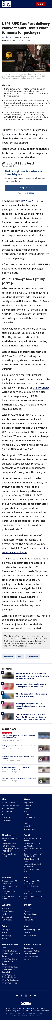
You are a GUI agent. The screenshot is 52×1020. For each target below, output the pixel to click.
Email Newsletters (31, 957)
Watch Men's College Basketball (10, 971)
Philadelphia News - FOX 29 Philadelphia (9, 845)
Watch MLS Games (9, 983)
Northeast (7, 835)
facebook (21, 995)
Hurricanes (6, 914)
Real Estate (28, 920)
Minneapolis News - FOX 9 (9, 892)
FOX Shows (6, 820)
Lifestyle (27, 826)
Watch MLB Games (9, 959)
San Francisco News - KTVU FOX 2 (32, 892)
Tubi (3, 814)
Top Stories (28, 803)
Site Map (27, 959)
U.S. (20, 656)
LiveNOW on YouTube (10, 805)
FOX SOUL (6, 817)
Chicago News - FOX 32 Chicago (10, 882)
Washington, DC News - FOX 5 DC (11, 850)
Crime (26, 814)
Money (27, 904)
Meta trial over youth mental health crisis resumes (18, 757)
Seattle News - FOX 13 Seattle (33, 897)
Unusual (27, 932)
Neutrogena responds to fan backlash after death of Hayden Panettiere (30, 706)
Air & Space (6, 929)
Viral (26, 926)
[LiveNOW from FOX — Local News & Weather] (6, 4)
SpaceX (5, 932)
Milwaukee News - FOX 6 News (11, 897)
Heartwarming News (32, 929)
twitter (31, 995)
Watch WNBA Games (10, 980)
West (27, 877)
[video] (44, 748)
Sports (26, 820)
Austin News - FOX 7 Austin (32, 870)
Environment (7, 917)
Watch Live (40, 4)
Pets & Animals (30, 935)
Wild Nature (6, 938)
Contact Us (28, 948)
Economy (27, 908)
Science (6, 926)
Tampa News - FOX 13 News (33, 850)
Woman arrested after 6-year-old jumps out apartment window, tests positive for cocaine (32, 676)
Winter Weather (8, 908)
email (35, 995)
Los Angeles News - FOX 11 (32, 887)
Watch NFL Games (9, 951)
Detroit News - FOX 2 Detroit (10, 887)
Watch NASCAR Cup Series (10, 963)
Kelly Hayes (8, 37)
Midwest (6, 877)
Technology (6, 935)
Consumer (32, 656)
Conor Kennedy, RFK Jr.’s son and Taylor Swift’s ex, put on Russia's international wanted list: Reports (31, 717)
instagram (26, 995)
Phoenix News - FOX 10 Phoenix (32, 882)
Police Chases (29, 817)
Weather (6, 904)
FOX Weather (7, 811)
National (27, 805)
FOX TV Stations (19, 37)
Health (26, 823)
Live (4, 799)
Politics (27, 811)
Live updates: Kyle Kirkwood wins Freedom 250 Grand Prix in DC (18, 737)
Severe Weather (8, 911)
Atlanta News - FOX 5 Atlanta (32, 839)
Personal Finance (30, 914)
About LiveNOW (32, 944)
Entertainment (29, 829)
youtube (17, 995)
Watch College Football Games (11, 955)
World (26, 808)
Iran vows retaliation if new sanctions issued (19, 778)
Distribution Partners (32, 951)
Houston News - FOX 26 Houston (32, 865)
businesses (11, 134)
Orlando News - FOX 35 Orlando (32, 845)
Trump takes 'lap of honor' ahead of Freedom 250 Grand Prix (15, 768)
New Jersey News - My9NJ (9, 855)
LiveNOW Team (30, 954)
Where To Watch (8, 803)
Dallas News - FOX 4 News (32, 860)
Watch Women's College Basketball (9, 976)
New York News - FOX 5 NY (10, 839)
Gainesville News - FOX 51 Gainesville (33, 855)
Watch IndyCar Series (10, 967)
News (27, 799)
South (27, 835)
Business (29, 37)
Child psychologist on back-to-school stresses (19, 746)
